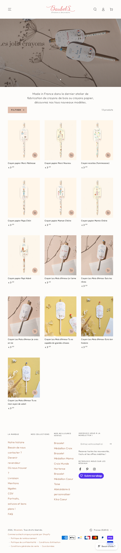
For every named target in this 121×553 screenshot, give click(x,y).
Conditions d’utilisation (49, 542)
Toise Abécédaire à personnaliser (62, 489)
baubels (18, 530)
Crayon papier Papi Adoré (19, 278)
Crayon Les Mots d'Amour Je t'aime (60, 278)
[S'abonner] (111, 443)
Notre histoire (16, 442)
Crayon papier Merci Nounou (58, 163)
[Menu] (10, 9)
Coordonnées (48, 546)
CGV (11, 493)
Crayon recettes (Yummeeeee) (95, 163)
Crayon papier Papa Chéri (19, 220)
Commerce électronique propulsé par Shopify (29, 534)
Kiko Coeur (60, 499)
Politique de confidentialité (23, 542)
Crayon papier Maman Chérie (58, 220)
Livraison (13, 478)
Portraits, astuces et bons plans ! (17, 503)
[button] (95, 9)
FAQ (10, 514)
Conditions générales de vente (25, 546)
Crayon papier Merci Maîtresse (22, 163)
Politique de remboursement (24, 538)
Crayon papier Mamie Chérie (94, 220)
